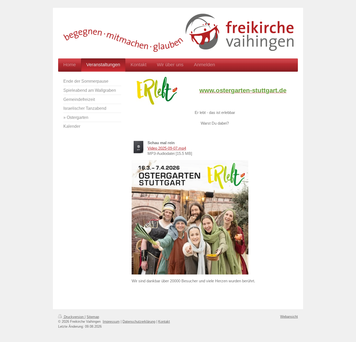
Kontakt (164, 321)
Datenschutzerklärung (138, 321)
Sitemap (93, 317)
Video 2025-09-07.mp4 (167, 148)
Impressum (111, 321)
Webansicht (289, 317)
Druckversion (74, 317)
